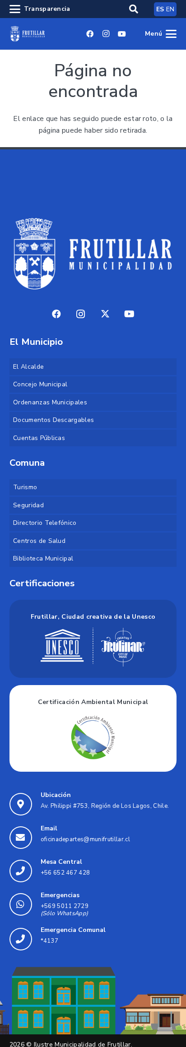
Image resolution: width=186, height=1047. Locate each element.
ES (160, 9)
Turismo (25, 487)
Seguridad (28, 505)
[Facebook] (90, 34)
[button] (134, 9)
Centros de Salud (39, 541)
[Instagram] (106, 34)
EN (170, 9)
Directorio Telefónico (45, 523)
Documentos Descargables (53, 420)
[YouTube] (122, 34)
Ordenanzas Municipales (50, 402)
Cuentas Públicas (39, 438)
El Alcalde (28, 366)
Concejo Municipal (40, 384)
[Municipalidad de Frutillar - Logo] (27, 34)
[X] (105, 314)
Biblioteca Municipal (43, 558)
